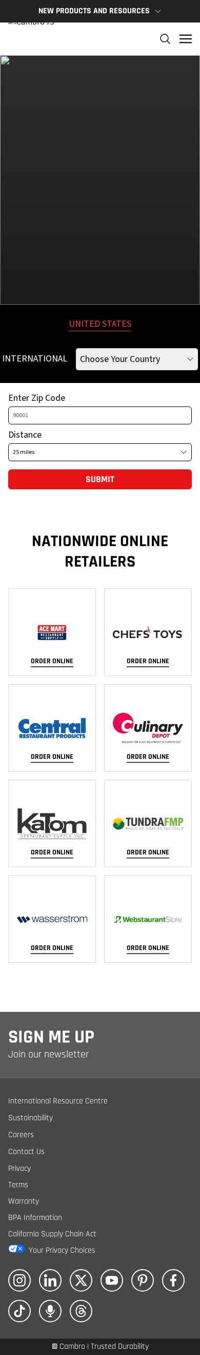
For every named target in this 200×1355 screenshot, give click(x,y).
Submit (100, 479)
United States (100, 324)
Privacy (19, 1168)
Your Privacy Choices (62, 1250)
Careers (21, 1135)
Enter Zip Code (36, 398)
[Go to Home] (31, 39)
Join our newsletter (48, 1054)
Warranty (23, 1201)
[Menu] (185, 38)
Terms (18, 1185)
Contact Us (26, 1151)
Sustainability (30, 1118)
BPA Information (35, 1217)
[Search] (165, 38)
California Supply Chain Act (52, 1234)
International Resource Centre (58, 1101)
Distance (25, 434)
